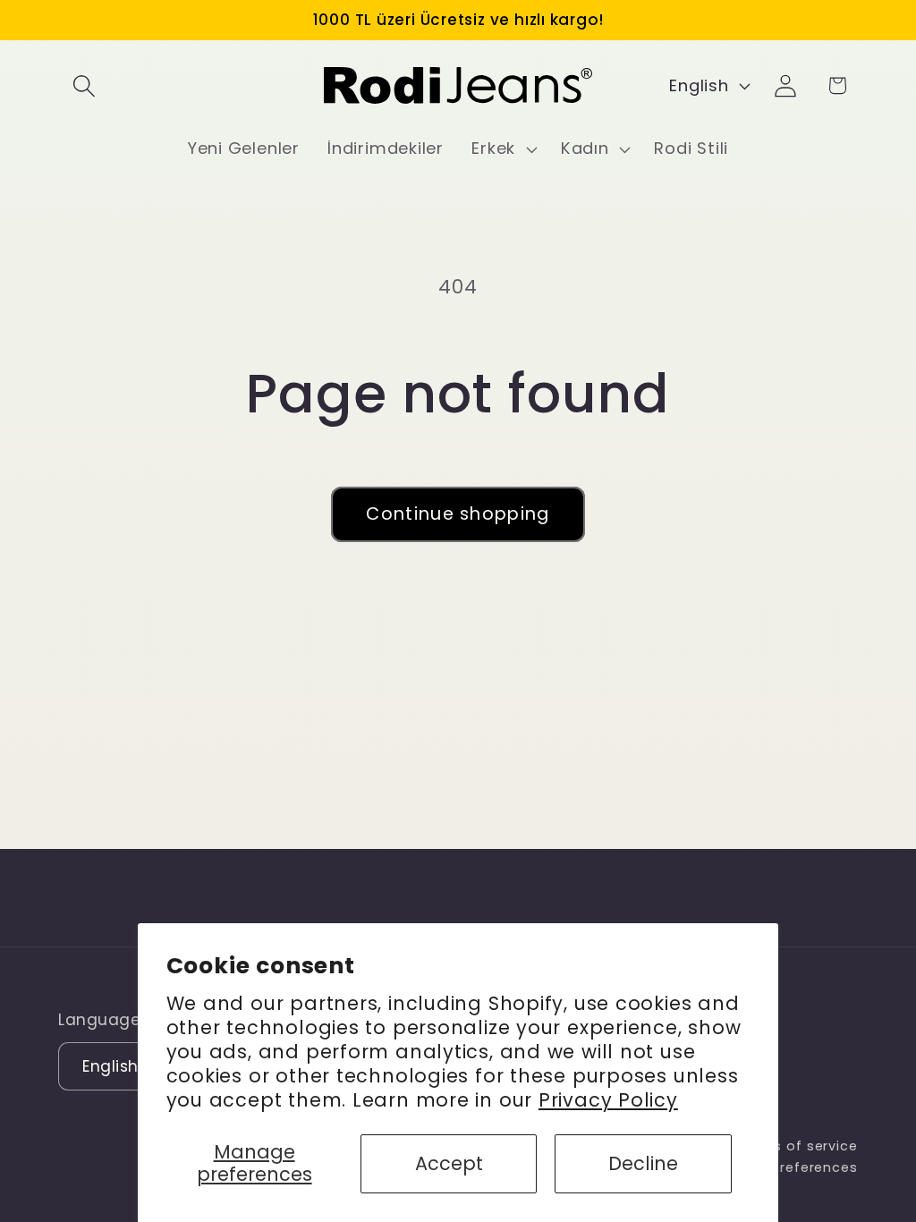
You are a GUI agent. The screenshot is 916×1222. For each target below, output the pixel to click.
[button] (83, 85)
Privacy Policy (608, 1100)
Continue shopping (457, 514)
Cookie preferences (787, 1167)
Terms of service (797, 1146)
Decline (643, 1163)
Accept (449, 1163)
